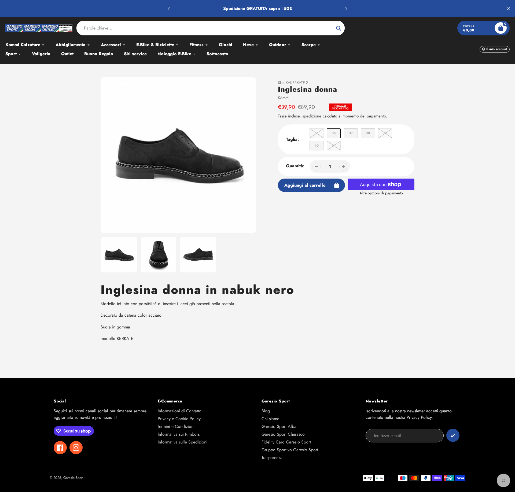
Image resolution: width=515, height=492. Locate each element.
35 (316, 133)
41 (334, 145)
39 (385, 133)
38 (368, 133)
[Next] (346, 8)
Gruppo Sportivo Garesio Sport (290, 450)
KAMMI (283, 97)
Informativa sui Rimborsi (179, 434)
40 (316, 145)
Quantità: (295, 166)
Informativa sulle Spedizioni (182, 442)
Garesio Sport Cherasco (283, 434)
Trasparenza (272, 457)
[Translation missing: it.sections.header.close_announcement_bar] (508, 8)
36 (334, 133)
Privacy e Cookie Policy (179, 419)
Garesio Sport (73, 477)
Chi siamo (270, 419)
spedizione (312, 116)
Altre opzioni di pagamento (381, 193)
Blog (266, 411)
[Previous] (169, 8)
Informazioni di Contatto (179, 411)
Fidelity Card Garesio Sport (286, 442)
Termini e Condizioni (176, 426)
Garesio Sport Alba (279, 426)
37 (351, 133)
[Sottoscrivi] (452, 435)
